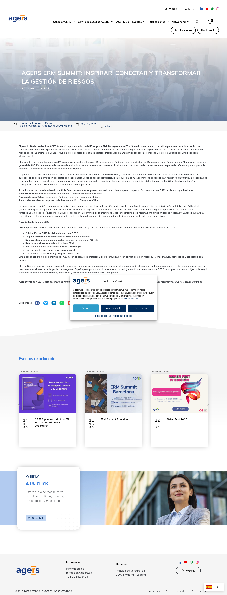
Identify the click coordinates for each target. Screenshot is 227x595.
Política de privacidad (122, 316)
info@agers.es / (75, 568)
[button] (172, 9)
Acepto (86, 308)
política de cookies (129, 299)
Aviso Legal (154, 591)
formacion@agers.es (79, 572)
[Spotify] (212, 8)
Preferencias (141, 308)
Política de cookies (102, 316)
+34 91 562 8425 (77, 576)
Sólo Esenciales (113, 308)
